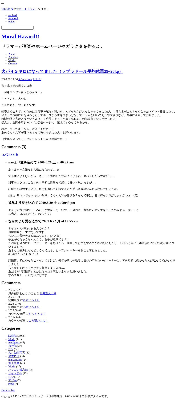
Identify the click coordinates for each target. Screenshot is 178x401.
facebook (13, 18)
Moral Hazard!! (20, 36)
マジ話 (12, 380)
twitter (11, 21)
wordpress (14, 342)
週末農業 (13, 362)
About (11, 54)
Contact (12, 63)
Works (11, 60)
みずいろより (31, 300)
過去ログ (13, 356)
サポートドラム (25, 8)
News (11, 376)
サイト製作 (15, 373)
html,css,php (15, 359)
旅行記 (12, 345)
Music (11, 339)
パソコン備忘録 (18, 369)
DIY (10, 349)
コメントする (9, 154)
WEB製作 (7, 8)
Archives (13, 57)
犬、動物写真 (16, 352)
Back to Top (8, 390)
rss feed (12, 15)
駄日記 (37, 79)
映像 (11, 383)
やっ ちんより (37, 313)
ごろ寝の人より (38, 320)
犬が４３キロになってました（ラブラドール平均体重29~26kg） (62, 71)
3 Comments (25, 79)
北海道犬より (48, 293)
